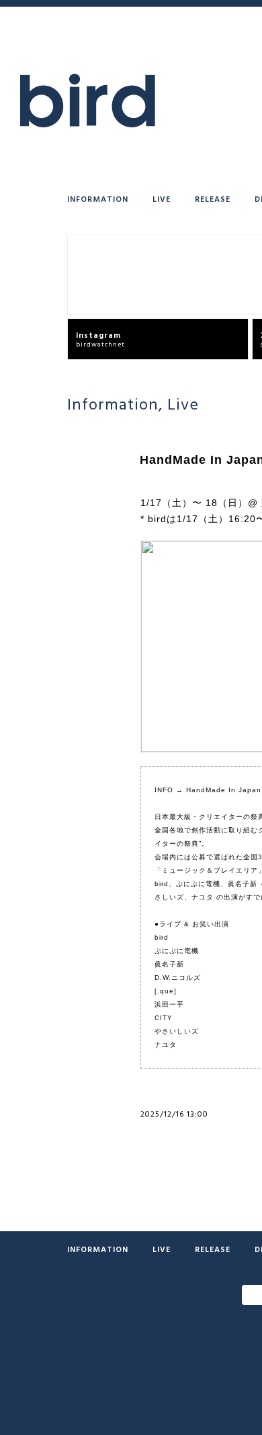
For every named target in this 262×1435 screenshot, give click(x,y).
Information (97, 198)
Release (212, 198)
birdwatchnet (100, 338)
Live (161, 198)
